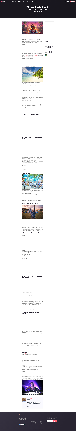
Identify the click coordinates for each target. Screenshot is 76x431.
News (23, 1)
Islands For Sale (14, 1)
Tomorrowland (36, 55)
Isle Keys (26, 330)
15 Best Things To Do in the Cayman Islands (50, 52)
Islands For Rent (19, 1)
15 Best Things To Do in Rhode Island (50, 47)
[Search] (53, 22)
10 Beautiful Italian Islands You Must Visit (50, 44)
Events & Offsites (28, 1)
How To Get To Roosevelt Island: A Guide (49, 49)
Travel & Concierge (33, 1)
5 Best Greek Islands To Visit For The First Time (50, 54)
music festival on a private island (34, 291)
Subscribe (55, 421)
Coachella (26, 55)
